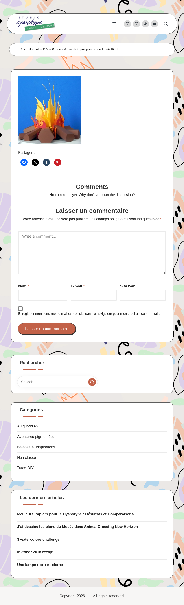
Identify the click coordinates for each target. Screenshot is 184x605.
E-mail (78, 286)
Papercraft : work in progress (72, 49)
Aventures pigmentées (36, 437)
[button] (92, 382)
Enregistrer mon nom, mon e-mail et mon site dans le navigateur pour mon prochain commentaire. (89, 314)
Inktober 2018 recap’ (35, 552)
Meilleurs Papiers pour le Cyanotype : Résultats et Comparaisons (75, 514)
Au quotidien (27, 426)
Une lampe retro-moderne (40, 565)
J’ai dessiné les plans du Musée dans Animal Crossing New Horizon (77, 526)
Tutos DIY (41, 49)
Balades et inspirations (36, 447)
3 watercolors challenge (38, 539)
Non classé (26, 457)
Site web (127, 286)
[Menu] (115, 23)
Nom (23, 286)
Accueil (26, 49)
